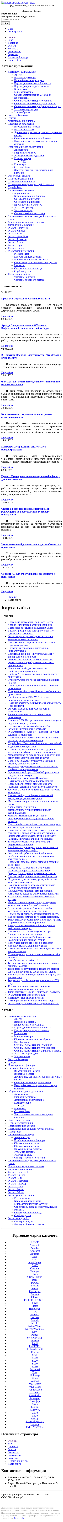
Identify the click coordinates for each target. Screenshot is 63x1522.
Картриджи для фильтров (22, 71)
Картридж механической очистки (32, 83)
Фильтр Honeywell (18, 227)
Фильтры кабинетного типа (29, 213)
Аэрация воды (22, 193)
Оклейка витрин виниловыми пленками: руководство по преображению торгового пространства (25, 511)
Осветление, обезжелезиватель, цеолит (35, 262)
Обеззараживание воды (27, 201)
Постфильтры (21, 97)
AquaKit (34, 1248)
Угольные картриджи (26, 109)
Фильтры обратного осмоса (29, 279)
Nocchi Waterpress (34, 1329)
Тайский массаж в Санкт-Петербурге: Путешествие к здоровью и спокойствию (30, 779)
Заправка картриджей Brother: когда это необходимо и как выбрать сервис (29, 938)
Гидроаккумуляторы (25, 152)
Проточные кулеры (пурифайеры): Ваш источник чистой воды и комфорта (29, 727)
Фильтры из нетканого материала (26, 994)
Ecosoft (35, 1285)
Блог (10, 40)
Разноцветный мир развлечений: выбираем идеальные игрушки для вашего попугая (32, 837)
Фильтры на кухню (24, 277)
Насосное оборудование (21, 123)
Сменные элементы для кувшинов (33, 100)
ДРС (23, 161)
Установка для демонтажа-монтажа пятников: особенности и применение (33, 768)
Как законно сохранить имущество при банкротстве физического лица (29, 932)
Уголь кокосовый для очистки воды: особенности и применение (28, 669)
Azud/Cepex (34, 1262)
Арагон (18, 74)
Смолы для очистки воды (28, 268)
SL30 (35, 1363)
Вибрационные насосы (27, 126)
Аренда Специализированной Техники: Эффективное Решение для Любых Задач (25, 326)
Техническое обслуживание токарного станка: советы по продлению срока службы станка (33, 970)
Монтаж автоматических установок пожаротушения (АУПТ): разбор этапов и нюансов (31, 818)
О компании (14, 51)
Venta (35, 1378)
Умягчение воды (23, 210)
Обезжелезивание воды (27, 198)
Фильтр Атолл (15, 242)
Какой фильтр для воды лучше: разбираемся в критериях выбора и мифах (33, 849)
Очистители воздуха (19, 175)
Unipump (35, 1375)
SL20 (35, 1360)
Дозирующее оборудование (29, 155)
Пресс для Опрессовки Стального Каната (25, 298)
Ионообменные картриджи (29, 80)
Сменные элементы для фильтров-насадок (37, 106)
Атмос (34, 1404)
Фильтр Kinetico (16, 230)
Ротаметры (20, 164)
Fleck (35, 1303)
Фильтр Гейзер (16, 248)
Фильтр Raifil (15, 233)
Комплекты (20, 89)
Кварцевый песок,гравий (28, 256)
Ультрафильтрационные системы (26, 222)
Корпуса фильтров (18, 115)
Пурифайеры (15, 187)
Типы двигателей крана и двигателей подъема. (34, 992)
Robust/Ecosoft (35, 1349)
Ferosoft (35, 1294)
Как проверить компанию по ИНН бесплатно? (33, 916)
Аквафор (35, 1401)
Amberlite (35, 1245)
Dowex (35, 1282)
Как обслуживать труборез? (23, 960)
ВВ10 (35, 1412)
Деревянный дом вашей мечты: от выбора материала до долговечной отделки (31, 909)
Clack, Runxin (34, 1277)
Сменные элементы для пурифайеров (35, 103)
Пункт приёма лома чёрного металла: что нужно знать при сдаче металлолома (34, 826)
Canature (34, 1268)
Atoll (34, 1256)
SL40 (35, 1366)
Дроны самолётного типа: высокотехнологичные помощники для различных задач (29, 810)
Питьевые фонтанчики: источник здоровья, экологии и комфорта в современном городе (32, 750)
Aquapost (35, 1251)
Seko (34, 1355)
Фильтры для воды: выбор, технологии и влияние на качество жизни (30, 638)
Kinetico (34, 1314)
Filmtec (35, 1297)
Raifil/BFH (35, 1346)
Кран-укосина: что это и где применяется (30, 942)
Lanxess (35, 1317)
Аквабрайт (35, 1395)
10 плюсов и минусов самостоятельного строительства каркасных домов (30, 987)
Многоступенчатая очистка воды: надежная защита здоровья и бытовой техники (32, 904)
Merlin (34, 1323)
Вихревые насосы (24, 129)
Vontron (35, 1381)
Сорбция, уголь (22, 271)
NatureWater (34, 1326)
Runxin (35, 1352)
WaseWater (35, 1383)
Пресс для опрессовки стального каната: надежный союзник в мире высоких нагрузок (33, 785)
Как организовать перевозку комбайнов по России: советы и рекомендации (31, 886)
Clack (35, 1274)
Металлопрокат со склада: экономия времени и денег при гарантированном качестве (34, 756)
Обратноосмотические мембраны (32, 94)
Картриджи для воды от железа (31, 86)
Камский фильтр (35, 1421)
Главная (12, 37)
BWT (35, 1265)
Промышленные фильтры (28, 204)
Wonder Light (35, 1389)
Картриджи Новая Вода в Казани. (26, 997)
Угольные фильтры (24, 207)
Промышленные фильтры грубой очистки (31, 184)
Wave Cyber (34, 1386)
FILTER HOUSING (34, 1300)
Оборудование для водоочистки (25, 146)
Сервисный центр (18, 57)
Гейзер (34, 1418)
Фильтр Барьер (16, 245)
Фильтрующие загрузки (21, 251)
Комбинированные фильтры (29, 196)
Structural (35, 1369)
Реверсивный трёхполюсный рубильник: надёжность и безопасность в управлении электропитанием (31, 856)
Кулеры (12, 118)
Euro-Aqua (35, 1291)
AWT (35, 1259)
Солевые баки (22, 167)
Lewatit (35, 1320)
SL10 (35, 1357)
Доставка (13, 42)
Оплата (12, 45)
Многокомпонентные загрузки (31, 259)
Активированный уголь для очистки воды (31, 1000)
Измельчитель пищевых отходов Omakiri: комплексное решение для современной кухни (33, 892)
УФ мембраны (22, 112)
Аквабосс (35, 1392)
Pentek (34, 1334)
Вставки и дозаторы (25, 77)
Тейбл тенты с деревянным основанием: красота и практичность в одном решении (34, 921)
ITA (35, 1311)
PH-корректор (22, 253)
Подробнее (7, 316)
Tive (34, 1372)
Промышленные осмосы (21, 181)
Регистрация (15, 31)
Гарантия (13, 54)
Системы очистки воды (21, 190)
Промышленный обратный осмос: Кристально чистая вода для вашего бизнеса (33, 739)
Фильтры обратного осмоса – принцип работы (33, 1003)
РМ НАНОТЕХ (34, 1427)
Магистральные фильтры (21, 120)
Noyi (34, 1331)
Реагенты (19, 265)
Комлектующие (22, 158)
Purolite (35, 1340)
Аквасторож (21, 149)
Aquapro (34, 1253)
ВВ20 (35, 1415)
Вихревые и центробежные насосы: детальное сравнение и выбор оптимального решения (33, 831)
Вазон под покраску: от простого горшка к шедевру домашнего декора (31, 762)
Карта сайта (14, 60)
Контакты (13, 48)
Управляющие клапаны (21, 225)
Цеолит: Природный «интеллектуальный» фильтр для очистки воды (31, 655)
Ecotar (35, 1288)
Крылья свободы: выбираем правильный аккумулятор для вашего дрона (30, 797)
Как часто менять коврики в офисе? (27, 945)
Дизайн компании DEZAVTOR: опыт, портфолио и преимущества (29, 698)
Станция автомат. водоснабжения (32, 138)
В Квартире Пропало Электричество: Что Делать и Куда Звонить (31, 632)
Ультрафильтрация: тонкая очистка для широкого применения (29, 843)
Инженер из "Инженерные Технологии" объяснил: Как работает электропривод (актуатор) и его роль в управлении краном (32, 870)
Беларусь (35, 1409)
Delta (34, 1279)
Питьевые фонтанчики (20, 178)
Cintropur (35, 1271)
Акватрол (34, 1398)
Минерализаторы (23, 92)
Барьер (34, 1407)
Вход (10, 28)
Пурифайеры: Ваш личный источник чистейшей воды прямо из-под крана (35, 745)
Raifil (35, 1343)
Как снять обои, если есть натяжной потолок (32, 876)
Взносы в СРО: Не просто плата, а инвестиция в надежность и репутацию (34, 721)
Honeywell (34, 1308)
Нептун (35, 1424)
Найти (5, 23)
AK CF (35, 1242)
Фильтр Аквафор (17, 239)
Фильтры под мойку (19, 274)
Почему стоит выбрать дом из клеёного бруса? (33, 913)
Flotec (35, 1305)
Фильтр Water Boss (18, 236)
